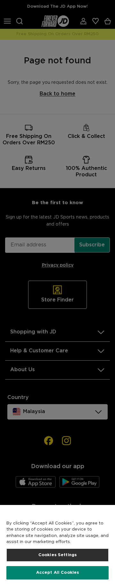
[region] (57, 544)
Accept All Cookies (57, 572)
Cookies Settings (57, 555)
